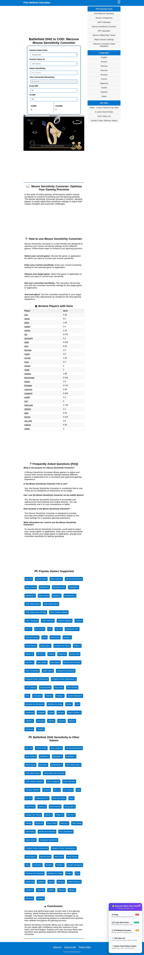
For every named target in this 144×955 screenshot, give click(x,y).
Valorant (61, 721)
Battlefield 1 (44, 587)
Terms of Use (70, 947)
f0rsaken (28, 385)
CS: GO (59, 629)
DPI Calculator (104, 31)
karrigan (27, 350)
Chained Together (65, 621)
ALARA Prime (41, 579)
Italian (104, 96)
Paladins (49, 696)
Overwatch (37, 696)
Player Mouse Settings (104, 39)
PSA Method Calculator (37, 2)
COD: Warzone (48, 621)
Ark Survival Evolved (74, 579)
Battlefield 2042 (59, 587)
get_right (28, 421)
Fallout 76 (29, 654)
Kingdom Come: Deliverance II (64, 679)
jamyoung (28, 338)
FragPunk (62, 654)
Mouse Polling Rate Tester (104, 35)
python (27, 330)
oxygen (27, 358)
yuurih (27, 354)
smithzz (27, 374)
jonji (26, 401)
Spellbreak (29, 712)
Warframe (29, 729)
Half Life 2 (29, 662)
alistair (27, 381)
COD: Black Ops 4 (32, 604)
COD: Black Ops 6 (51, 604)
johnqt (27, 319)
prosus (27, 366)
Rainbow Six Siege (55, 704)
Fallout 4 (77, 646)
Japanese (104, 83)
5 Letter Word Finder (104, 112)
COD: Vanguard (31, 621)
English (104, 57)
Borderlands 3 (69, 596)
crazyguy (28, 389)
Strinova (61, 712)
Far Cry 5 (40, 654)
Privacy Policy (85, 947)
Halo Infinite (42, 662)
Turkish (104, 88)
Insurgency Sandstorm (65, 671)
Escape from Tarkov (62, 646)
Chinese (104, 66)
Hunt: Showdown (32, 671)
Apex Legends (56, 579)
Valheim (51, 721)
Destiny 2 (67, 637)
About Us (57, 947)
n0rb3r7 (27, 409)
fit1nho (27, 417)
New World (58, 687)
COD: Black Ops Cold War (35, 612)
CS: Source (39, 629)
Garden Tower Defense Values (104, 120)
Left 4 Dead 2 (30, 687)
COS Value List (104, 116)
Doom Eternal (30, 646)
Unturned (40, 721)
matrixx (27, 425)
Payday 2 (60, 696)
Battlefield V (30, 596)
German (104, 70)
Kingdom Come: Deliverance (36, 679)
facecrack (28, 405)
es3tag (27, 326)
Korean (104, 62)
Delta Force (55, 637)
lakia (26, 413)
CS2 (50, 629)
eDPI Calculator (104, 22)
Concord (78, 621)
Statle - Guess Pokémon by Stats (104, 108)
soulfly (27, 397)
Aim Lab (28, 579)
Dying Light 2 (45, 646)
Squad (51, 712)
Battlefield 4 (73, 587)
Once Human (72, 687)
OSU (27, 696)
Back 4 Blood (30, 587)
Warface (72, 721)
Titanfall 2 (29, 721)
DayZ (44, 637)
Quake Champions (74, 696)
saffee (27, 429)
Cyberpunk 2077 (72, 629)
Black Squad (44, 596)
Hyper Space (48, 671)
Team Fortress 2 (74, 712)
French (104, 79)
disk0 (26, 342)
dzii (25, 334)
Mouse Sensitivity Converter (104, 26)
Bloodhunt (57, 596)
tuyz (26, 315)
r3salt (26, 370)
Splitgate (41, 712)
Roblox (69, 704)
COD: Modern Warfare (59, 612)
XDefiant (40, 729)
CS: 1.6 (28, 629)
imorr (26, 362)
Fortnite (51, 654)
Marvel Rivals (45, 687)
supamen (28, 393)
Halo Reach (55, 662)
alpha (26, 322)
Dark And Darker (31, 637)
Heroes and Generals (72, 662)
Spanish (104, 92)
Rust (77, 704)
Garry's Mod (74, 654)
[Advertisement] (54, 21)
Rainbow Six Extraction (34, 704)
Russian (104, 75)
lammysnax (29, 377)
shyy (26, 346)
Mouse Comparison (104, 18)
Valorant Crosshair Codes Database (104, 45)
